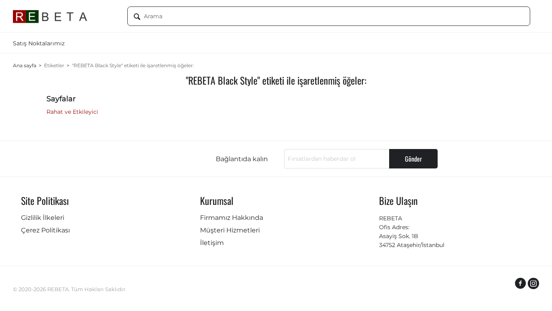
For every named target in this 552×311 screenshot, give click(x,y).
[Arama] (137, 17)
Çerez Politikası (45, 230)
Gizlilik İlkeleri (42, 218)
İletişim (212, 243)
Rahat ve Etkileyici (72, 111)
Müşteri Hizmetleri (230, 230)
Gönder (413, 159)
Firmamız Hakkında (231, 218)
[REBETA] (64, 16)
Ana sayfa (24, 65)
